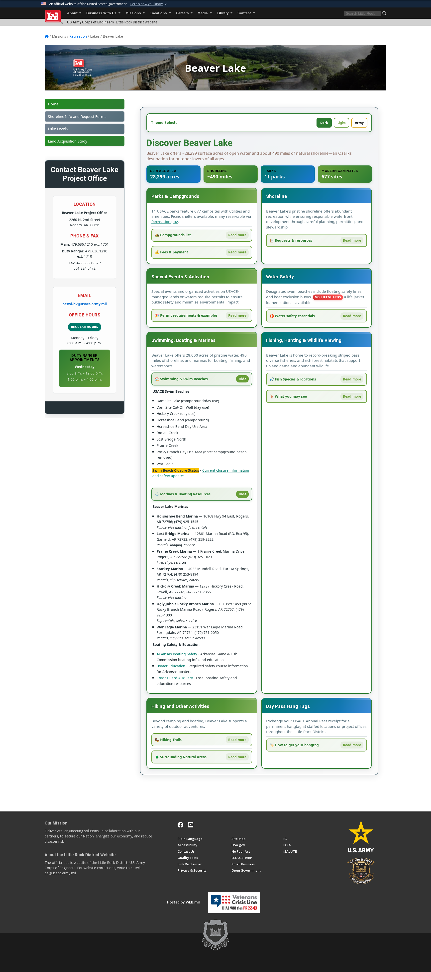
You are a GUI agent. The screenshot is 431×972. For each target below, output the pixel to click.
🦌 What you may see (288, 396)
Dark (324, 122)
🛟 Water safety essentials (292, 315)
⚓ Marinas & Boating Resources (183, 494)
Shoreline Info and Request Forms (77, 116)
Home (53, 104)
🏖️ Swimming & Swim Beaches (181, 378)
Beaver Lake (215, 68)
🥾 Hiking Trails (168, 739)
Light (341, 122)
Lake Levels (58, 128)
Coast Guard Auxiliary (175, 677)
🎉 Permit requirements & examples (186, 315)
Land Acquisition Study (67, 141)
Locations (159, 13)
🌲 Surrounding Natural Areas (181, 756)
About (73, 13)
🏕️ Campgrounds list (173, 234)
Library (223, 13)
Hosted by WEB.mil (183, 902)
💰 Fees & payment (171, 252)
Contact (244, 13)
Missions (133, 13)
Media (203, 13)
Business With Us (101, 13)
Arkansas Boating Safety (177, 654)
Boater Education (171, 666)
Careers (183, 13)
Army (359, 122)
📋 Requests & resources (291, 240)
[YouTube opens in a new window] (190, 824)
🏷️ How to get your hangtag (294, 745)
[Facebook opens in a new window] (181, 824)
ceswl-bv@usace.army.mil (85, 303)
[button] (149, 3)
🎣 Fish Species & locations (293, 379)
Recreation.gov (164, 221)
